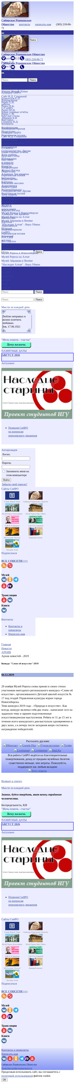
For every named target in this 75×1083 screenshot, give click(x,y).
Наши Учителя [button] (6, 85)
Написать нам (16, 634)
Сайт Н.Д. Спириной (14, 136)
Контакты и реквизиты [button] (15, 1050)
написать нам (43, 24)
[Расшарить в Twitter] (66, 745)
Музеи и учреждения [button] (8, 247)
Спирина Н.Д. (9, 121)
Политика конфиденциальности (16, 1068)
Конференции (9, 167)
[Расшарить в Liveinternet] (39, 750)
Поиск (33, 40)
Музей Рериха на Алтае (15, 256)
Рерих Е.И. (7, 102)
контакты (24, 24)
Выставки (7, 159)
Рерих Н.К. (8, 106)
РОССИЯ (7, 237)
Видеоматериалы (11, 229)
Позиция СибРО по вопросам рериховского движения (22, 431)
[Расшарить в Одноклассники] (48, 745)
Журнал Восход (10, 210)
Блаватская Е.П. (10, 98)
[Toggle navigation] (2, 33)
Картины (6, 221)
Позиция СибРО (11, 132)
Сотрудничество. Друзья (16, 190)
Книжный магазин (12, 183)
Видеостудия (9, 186)
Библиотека (8, 217)
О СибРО (7, 148)
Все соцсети (8, 241)
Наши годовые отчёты (14, 152)
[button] (14, 560)
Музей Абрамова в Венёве (17, 260)
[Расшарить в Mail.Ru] (55, 750)
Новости (6, 206)
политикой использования (17, 1075)
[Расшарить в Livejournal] (22, 750)
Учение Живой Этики (14, 91)
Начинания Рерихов (13, 128)
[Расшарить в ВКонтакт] (10, 745)
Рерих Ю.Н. (8, 110)
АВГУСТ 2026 (11, 355)
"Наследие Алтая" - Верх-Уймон (20, 224)
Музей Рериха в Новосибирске (19, 212)
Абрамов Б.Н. (9, 117)
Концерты (7, 163)
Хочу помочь (9, 194)
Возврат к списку (11, 781)
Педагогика (8, 171)
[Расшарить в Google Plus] (27, 745)
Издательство (9, 179)
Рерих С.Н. (8, 113)
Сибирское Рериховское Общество (19, 1064)
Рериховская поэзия (13, 175)
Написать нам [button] (9, 1053)
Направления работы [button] (9, 142)
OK (4, 1079)
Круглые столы (10, 155)
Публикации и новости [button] (9, 200)
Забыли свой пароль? (14, 484)
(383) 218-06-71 (34, 59)
